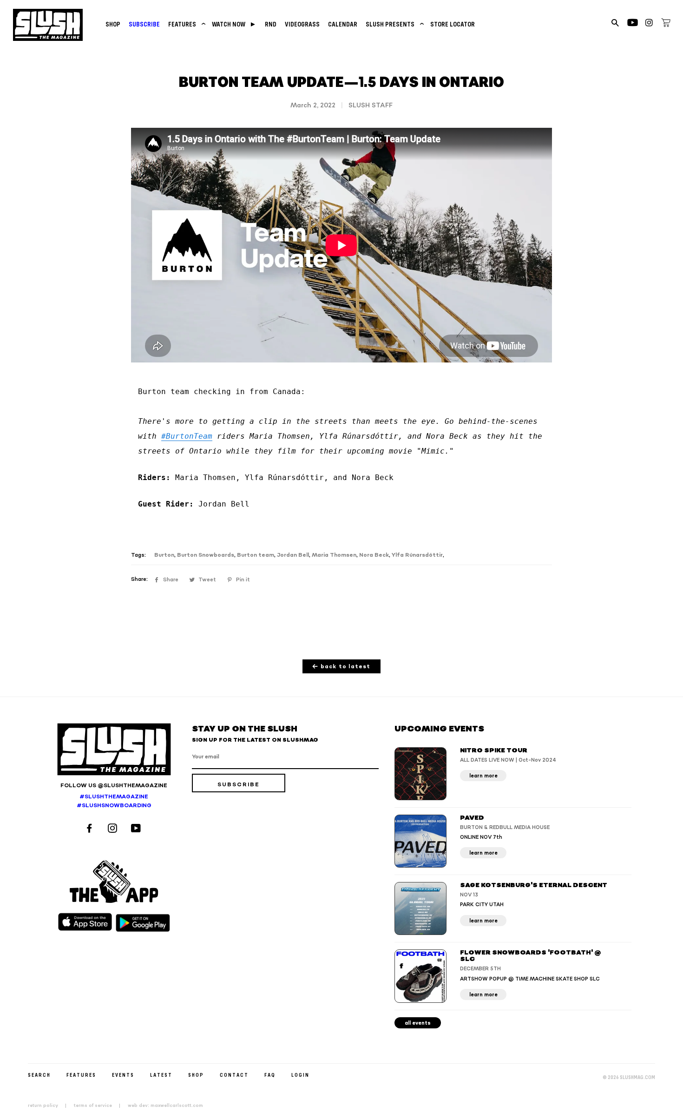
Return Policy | (50, 1105)
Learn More (483, 775)
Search (39, 1074)
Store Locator (452, 24)
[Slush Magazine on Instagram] (114, 829)
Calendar (342, 24)
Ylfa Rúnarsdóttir (417, 555)
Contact (234, 1074)
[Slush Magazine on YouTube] (137, 829)
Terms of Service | (100, 1105)
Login (300, 1074)
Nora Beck (374, 555)
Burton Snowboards (205, 555)
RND (270, 24)
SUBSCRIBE (144, 24)
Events (123, 1074)
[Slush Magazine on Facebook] (90, 829)
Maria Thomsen (334, 555)
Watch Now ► (234, 24)
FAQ (270, 1074)
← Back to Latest (341, 667)
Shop (112, 24)
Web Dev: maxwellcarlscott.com (165, 1105)
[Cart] (665, 24)
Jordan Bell (293, 555)
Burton (164, 555)
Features (186, 24)
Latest (161, 1074)
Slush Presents (394, 24)
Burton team (255, 555)
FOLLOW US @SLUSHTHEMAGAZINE (113, 786)
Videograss (302, 24)
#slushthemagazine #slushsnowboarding (114, 801)
